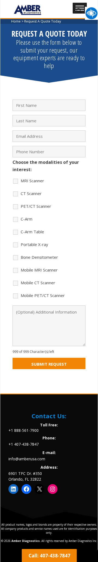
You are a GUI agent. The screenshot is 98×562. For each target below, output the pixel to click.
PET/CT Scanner (36, 206)
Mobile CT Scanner (38, 282)
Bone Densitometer (39, 257)
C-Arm (26, 219)
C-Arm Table (32, 231)
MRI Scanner (32, 180)
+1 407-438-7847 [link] (23, 444)
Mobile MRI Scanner (39, 270)
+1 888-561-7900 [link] (23, 430)
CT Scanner (31, 193)
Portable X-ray (34, 244)
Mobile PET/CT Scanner (43, 295)
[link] (91, 13)
